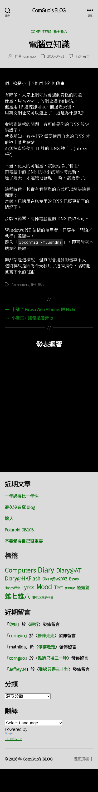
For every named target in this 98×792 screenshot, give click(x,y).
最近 (34, 624)
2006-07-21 (55, 56)
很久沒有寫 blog (20, 507)
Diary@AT (69, 570)
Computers (41, 32)
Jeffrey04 (17, 669)
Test (58, 587)
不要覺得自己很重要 (24, 541)
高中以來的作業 (43, 597)
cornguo (29, 56)
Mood (44, 586)
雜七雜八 (60, 32)
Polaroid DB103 (19, 529)
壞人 (9, 518)
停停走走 (46, 635)
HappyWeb (12, 587)
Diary (46, 569)
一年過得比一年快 (22, 496)
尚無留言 (82, 56)
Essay (74, 579)
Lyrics (28, 587)
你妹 (13, 624)
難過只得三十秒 (52, 658)
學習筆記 (70, 588)
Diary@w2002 (54, 579)
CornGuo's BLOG (49, 10)
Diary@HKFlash (22, 578)
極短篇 (83, 587)
